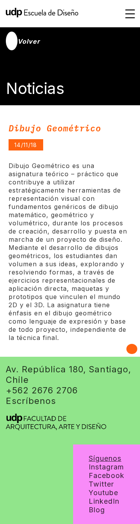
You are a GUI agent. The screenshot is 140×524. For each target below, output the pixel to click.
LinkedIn (104, 501)
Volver (29, 41)
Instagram (106, 467)
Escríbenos (31, 401)
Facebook (106, 475)
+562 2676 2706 (42, 390)
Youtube (103, 493)
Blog (97, 510)
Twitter (101, 484)
